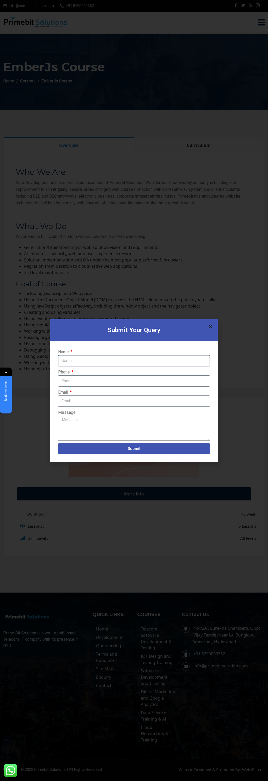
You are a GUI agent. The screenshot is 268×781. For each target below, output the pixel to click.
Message (67, 412)
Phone (64, 372)
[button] (211, 326)
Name (64, 351)
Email (63, 392)
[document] (134, 390)
